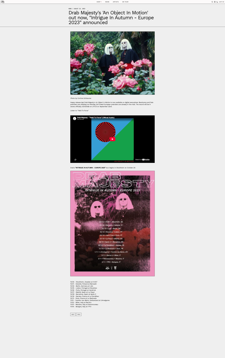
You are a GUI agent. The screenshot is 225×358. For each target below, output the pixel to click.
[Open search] (212, 2)
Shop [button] (99, 2)
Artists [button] (116, 2)
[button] (29, 2)
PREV (78, 314)
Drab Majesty (89, 102)
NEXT (73, 314)
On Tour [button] (125, 2)
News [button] (107, 2)
